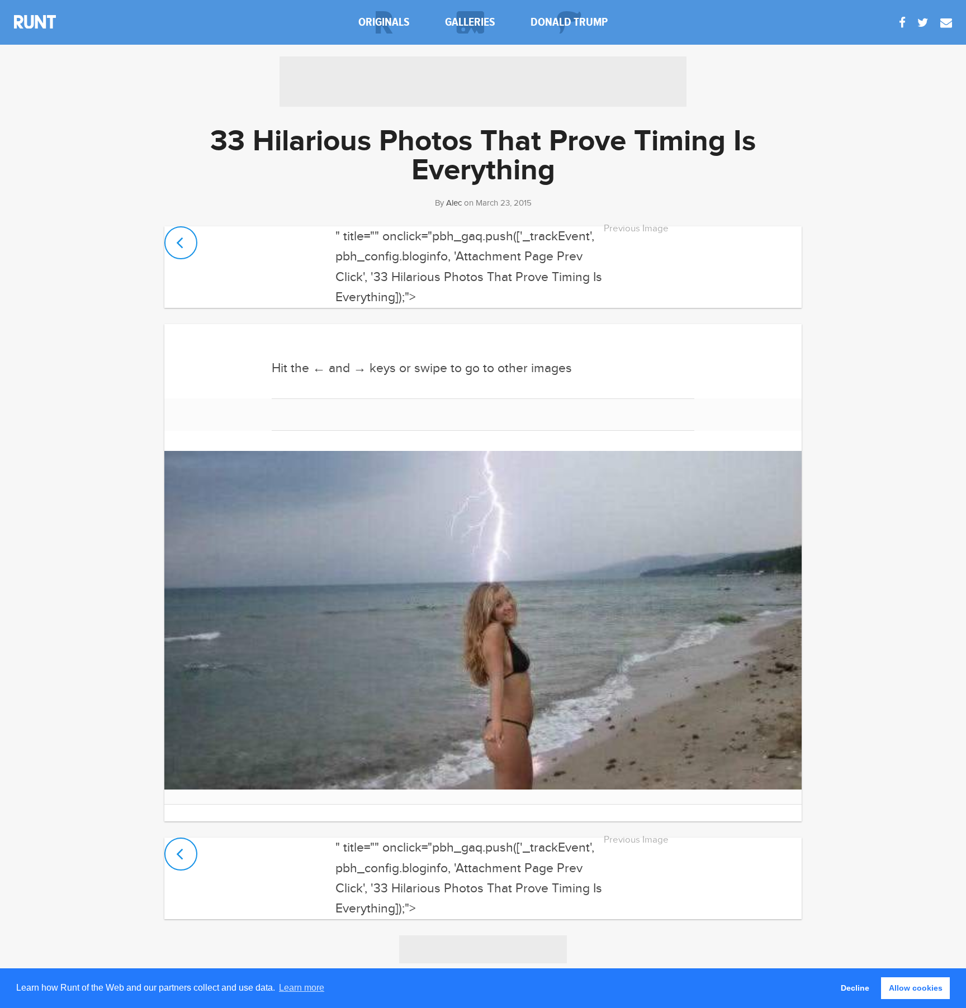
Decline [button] (855, 987)
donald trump (569, 22)
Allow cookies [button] (916, 987)
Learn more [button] (301, 987)
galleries (470, 22)
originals (384, 22)
